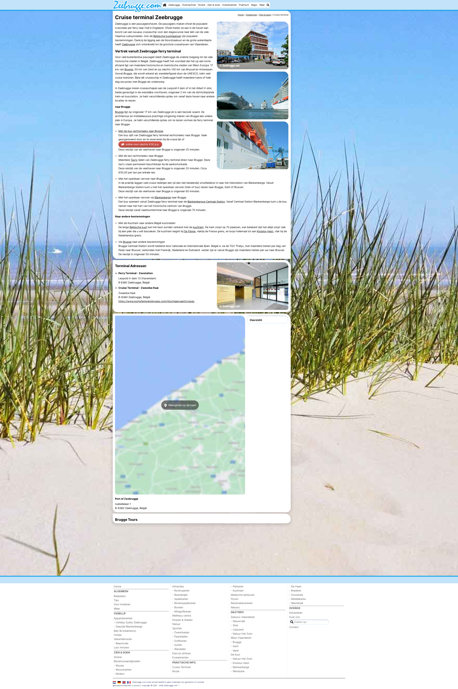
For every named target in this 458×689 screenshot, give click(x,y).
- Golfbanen (179, 640)
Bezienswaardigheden (127, 661)
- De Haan (295, 586)
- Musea (119, 665)
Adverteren (295, 612)
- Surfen (177, 644)
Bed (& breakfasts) (125, 630)
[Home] (164, 5)
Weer (262, 5)
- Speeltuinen (180, 598)
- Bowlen (177, 607)
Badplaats (120, 596)
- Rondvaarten (180, 590)
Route (175, 671)
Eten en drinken (181, 653)
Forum (234, 598)
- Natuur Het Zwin (241, 633)
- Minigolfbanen (181, 611)
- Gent (234, 646)
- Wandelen (179, 649)
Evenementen (229, 5)
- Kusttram (237, 590)
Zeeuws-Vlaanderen (243, 617)
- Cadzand (237, 629)
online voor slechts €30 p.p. (142, 144)
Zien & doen (213, 5)
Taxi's (134, 159)
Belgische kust (138, 227)
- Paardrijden (180, 636)
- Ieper (235, 650)
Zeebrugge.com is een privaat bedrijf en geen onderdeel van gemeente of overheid (168, 682)
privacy (136, 685)
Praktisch (244, 5)
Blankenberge (163, 197)
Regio (254, 5)
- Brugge (236, 642)
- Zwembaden (180, 632)
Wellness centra (181, 615)
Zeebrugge (174, 5)
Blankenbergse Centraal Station (206, 201)
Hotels (118, 634)
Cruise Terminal (181, 667)
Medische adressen (242, 594)
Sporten (177, 628)
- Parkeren (237, 586)
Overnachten (189, 5)
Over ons (294, 617)
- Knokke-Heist (240, 662)
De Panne (189, 231)
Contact (294, 627)
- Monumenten (122, 669)
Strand (201, 5)
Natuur (176, 623)
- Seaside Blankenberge (128, 626)
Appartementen (123, 618)
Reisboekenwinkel (241, 603)
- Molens (119, 673)
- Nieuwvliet (238, 621)
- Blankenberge (240, 667)
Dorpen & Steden (182, 619)
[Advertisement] (318, 93)
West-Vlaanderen (241, 637)
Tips (116, 600)
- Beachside (121, 643)
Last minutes (121, 647)
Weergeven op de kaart (182, 405)
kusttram (198, 227)
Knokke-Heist (265, 231)
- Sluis (234, 625)
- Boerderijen (180, 594)
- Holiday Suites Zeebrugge (130, 622)
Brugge (129, 69)
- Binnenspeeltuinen (184, 603)
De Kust (235, 654)
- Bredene (295, 590)
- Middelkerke (297, 598)
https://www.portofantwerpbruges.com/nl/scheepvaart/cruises (156, 301)
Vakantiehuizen (123, 639)
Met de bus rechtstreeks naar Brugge (140, 131)
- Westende (296, 603)
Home (117, 586)
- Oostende (296, 594)
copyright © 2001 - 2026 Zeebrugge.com (159, 685)
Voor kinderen (122, 604)
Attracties (178, 586)
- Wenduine (237, 671)
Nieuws (235, 607)
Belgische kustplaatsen (167, 36)
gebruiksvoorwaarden (122, 685)
